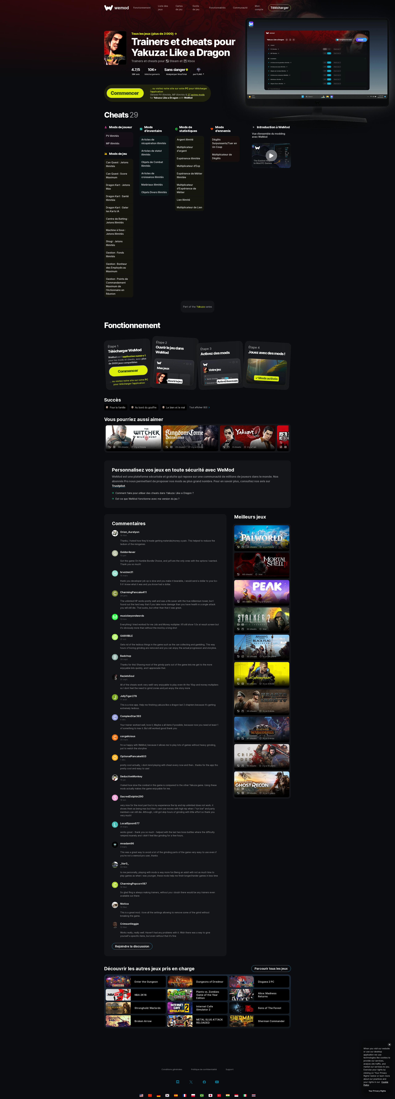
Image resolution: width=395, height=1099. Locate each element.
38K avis (136, 74)
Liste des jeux (163, 8)
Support (229, 1069)
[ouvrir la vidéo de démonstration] (271, 155)
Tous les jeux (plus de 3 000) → (154, 34)
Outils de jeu (196, 8)
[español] (176, 1095)
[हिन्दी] (228, 1095)
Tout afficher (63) (198, 407)
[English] (141, 1095)
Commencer (125, 93)
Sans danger (174, 69)
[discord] (177, 1082)
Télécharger (279, 8)
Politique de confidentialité (204, 1069)
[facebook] (204, 1082)
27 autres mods (196, 94)
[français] (184, 1095)
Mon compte (259, 8)
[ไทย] (254, 1095)
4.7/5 (135, 69)
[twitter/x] (190, 1082)
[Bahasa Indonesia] (236, 1095)
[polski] (193, 1095)
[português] (202, 1095)
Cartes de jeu (179, 8)
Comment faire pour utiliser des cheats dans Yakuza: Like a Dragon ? (154, 493)
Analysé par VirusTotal (176, 74)
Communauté (240, 7)
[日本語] (210, 1095)
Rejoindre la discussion (132, 946)
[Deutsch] (158, 1095)
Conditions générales (172, 1069)
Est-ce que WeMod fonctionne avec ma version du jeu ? (147, 498)
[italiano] (245, 1095)
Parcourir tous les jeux (271, 968)
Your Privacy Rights (377, 1091)
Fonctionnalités (217, 7)
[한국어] (167, 1095)
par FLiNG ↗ (198, 74)
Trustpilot (118, 485)
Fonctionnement (142, 7)
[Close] (389, 1044)
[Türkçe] (219, 1095)
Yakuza (200, 306)
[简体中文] (150, 1095)
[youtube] (217, 1082)
